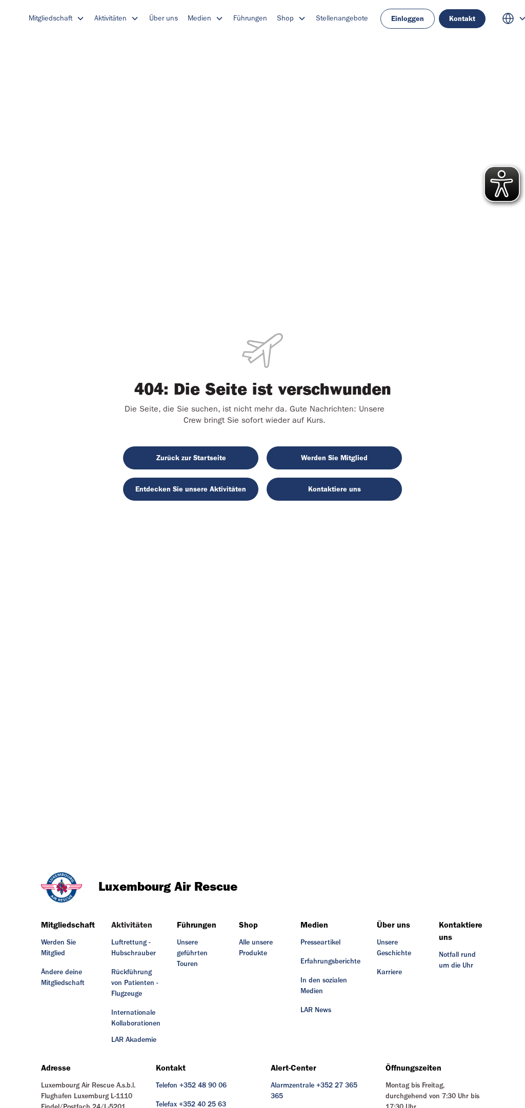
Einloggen (407, 18)
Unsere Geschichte (394, 947)
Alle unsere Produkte (256, 947)
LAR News (315, 1010)
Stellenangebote (342, 18)
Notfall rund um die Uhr (457, 960)
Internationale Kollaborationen (135, 1018)
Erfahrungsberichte (330, 961)
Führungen (250, 18)
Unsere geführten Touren (192, 953)
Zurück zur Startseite (191, 458)
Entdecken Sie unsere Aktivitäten (190, 489)
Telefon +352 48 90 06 (191, 1085)
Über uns (163, 18)
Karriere (389, 972)
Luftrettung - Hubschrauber (133, 947)
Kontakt (462, 18)
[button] (57, 18)
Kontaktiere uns (334, 489)
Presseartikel (320, 942)
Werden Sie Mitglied (334, 458)
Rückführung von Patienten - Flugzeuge (134, 983)
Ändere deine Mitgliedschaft (63, 977)
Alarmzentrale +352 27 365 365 (314, 1090)
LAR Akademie (133, 1040)
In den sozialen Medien (323, 985)
